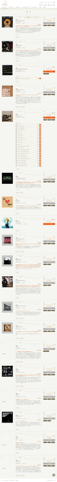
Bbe (16, 395)
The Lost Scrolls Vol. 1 (19, 326)
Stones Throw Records (19, 70)
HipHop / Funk (17, 7)
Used (40, 7)
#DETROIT (22, 251)
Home (3, 480)
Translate (40, 24)
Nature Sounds (18, 222)
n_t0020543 (4, 401)
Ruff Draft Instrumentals (19, 89)
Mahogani (17, 371)
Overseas (13, 480)
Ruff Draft (17, 281)
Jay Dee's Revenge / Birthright (20, 280)
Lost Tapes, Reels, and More (20, 238)
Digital (44, 7)
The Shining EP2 (18, 461)
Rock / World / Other (25, 7)
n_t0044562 (4, 353)
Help (10, 480)
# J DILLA (21, 192)
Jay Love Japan (18, 200)
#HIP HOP (17, 37)
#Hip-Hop (17, 81)
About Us (6, 480)
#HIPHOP (17, 192)
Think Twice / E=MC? (19, 416)
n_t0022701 (4, 468)
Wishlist (49, 20)
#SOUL (21, 361)
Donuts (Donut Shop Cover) (20, 20)
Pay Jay (17, 437)
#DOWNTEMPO (22, 475)
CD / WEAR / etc (34, 7)
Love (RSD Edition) (18, 259)
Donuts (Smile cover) (19, 45)
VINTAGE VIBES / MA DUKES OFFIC (20, 178)
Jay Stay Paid (18, 221)
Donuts (17, 346)
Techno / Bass (11, 7)
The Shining (17, 394)
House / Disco (4, 7)
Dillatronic (17, 177)
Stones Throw (18, 46)
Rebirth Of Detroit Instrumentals (21, 305)
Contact (17, 480)
